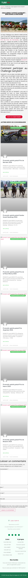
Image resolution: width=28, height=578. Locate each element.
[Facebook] (9, 535)
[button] (26, 2)
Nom (2, 487)
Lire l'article (6, 172)
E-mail (2, 493)
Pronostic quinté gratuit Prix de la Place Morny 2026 (13, 273)
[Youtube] (19, 535)
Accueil (2, 6)
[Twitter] (15, 535)
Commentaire (4, 469)
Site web (2, 498)
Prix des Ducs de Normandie (10, 40)
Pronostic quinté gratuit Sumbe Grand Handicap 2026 (13, 216)
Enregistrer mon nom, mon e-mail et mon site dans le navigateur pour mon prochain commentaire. (14, 506)
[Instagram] (12, 535)
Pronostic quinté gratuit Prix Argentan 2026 (12, 329)
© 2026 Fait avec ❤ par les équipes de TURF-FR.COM (14, 575)
